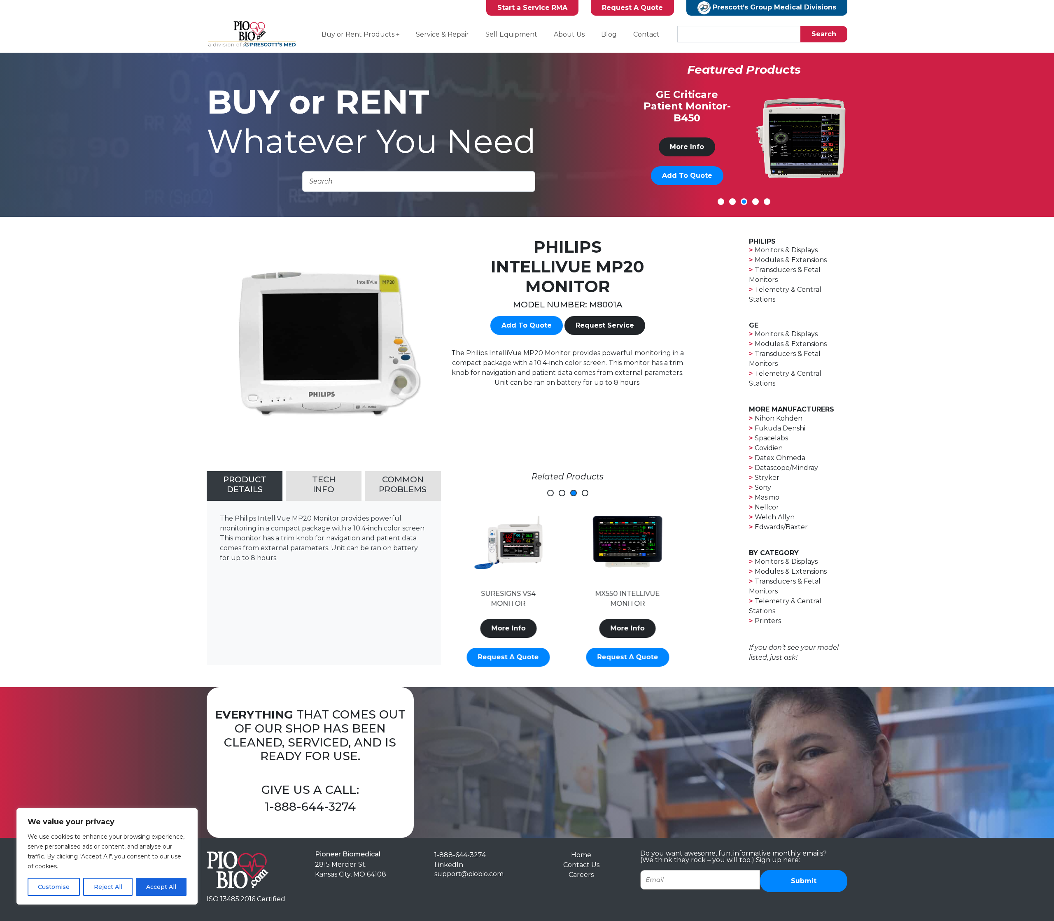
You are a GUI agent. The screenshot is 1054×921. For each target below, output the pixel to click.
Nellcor (767, 507)
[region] (107, 856)
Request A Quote (632, 8)
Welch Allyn (775, 517)
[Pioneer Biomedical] (237, 869)
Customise (54, 887)
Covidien (769, 448)
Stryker (767, 477)
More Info (687, 147)
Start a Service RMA (532, 8)
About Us (569, 34)
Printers (768, 621)
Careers (581, 875)
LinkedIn (448, 865)
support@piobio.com (469, 874)
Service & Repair (442, 34)
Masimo (767, 497)
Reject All (108, 887)
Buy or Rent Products (358, 34)
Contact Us (581, 865)
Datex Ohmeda (780, 458)
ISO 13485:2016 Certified (246, 899)
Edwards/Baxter (781, 527)
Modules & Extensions (791, 260)
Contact (646, 34)
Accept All (161, 887)
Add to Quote (687, 175)
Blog (609, 34)
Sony (763, 487)
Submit (803, 881)
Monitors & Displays (786, 250)
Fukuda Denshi (780, 428)
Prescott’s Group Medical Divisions (773, 7)
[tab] (244, 486)
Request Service (605, 325)
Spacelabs (771, 438)
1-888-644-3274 (310, 807)
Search (823, 34)
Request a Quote (508, 657)
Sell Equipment (511, 34)
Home (581, 855)
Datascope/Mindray (786, 468)
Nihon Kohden (778, 418)
